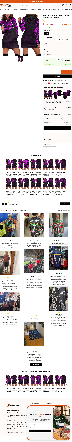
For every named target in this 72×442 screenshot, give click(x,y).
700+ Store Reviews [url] (55, 21)
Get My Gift (40, 431)
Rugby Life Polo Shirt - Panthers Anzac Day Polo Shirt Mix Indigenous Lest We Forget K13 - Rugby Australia (10, 247)
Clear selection (47, 54)
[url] (15, 413)
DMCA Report (23, 432)
